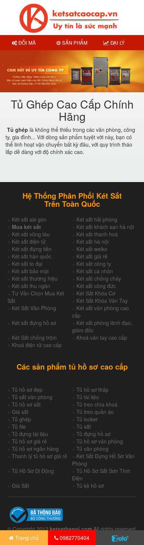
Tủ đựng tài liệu (30, 434)
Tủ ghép (21, 419)
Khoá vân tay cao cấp (101, 337)
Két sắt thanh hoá (97, 234)
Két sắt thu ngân (31, 285)
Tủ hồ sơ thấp (92, 389)
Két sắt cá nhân (94, 271)
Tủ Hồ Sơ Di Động (33, 470)
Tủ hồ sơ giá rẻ (29, 441)
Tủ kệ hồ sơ (90, 485)
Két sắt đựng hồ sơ (34, 322)
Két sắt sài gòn (29, 219)
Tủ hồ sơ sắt (26, 404)
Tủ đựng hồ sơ (93, 434)
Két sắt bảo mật (30, 271)
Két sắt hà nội (92, 241)
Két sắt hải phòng (96, 219)
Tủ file (19, 426)
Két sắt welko (91, 249)
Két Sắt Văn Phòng (34, 308)
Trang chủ (26, 537)
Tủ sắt (83, 426)
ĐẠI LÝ (117, 42)
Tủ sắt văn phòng (32, 397)
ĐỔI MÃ (26, 42)
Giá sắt (20, 411)
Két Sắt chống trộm (34, 337)
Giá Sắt (20, 485)
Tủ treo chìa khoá (96, 404)
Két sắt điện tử (29, 241)
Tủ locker (87, 419)
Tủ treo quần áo (95, 411)
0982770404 (73, 537)
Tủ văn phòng (92, 448)
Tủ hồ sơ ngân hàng (35, 448)
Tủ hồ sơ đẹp (27, 389)
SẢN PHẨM (74, 42)
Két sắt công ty (93, 263)
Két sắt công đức (96, 285)
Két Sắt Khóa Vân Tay (102, 300)
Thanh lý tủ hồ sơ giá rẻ (39, 456)
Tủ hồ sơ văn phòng (99, 441)
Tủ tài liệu (87, 397)
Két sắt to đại (27, 263)
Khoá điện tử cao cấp (37, 345)
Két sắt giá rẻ (91, 256)
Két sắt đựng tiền (32, 249)
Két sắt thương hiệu (35, 278)
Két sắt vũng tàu (31, 234)
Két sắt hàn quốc (31, 256)
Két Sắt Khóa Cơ (95, 293)
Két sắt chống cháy (98, 278)
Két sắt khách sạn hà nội (105, 226)
